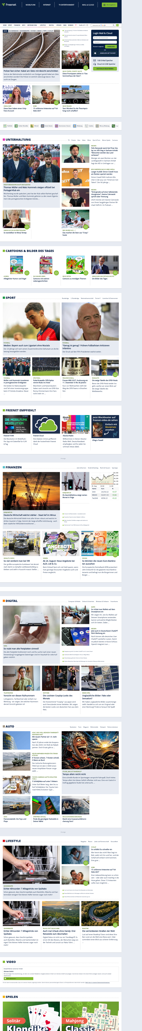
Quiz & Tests (96, 140)
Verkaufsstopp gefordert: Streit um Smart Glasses (75, 658)
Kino (79, 140)
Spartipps (115, 467)
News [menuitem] (5, 25)
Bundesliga (65, 298)
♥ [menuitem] (76, 25)
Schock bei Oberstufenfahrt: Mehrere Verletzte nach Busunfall (76, 40)
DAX (94, 492)
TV (69, 140)
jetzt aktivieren (11, 978)
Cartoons (115, 140)
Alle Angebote (110, 5)
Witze (89, 140)
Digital (12, 601)
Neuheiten (73, 727)
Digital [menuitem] (51, 25)
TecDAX (95, 498)
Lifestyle (13, 841)
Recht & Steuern (105, 467)
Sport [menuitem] (10, 25)
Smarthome (114, 601)
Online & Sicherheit (88, 601)
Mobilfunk (30, 5)
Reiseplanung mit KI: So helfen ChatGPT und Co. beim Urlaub (78, 651)
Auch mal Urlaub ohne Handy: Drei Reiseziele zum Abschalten (78, 890)
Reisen (90, 841)
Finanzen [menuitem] (17, 25)
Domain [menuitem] (70, 25)
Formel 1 (98, 298)
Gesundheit (114, 841)
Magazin (86, 727)
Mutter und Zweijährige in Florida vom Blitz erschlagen (74, 45)
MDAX (94, 495)
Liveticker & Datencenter (110, 298)
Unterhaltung (18, 140)
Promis (73, 140)
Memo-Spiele (106, 140)
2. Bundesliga (75, 298)
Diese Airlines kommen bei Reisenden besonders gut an (77, 896)
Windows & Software (102, 601)
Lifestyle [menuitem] (43, 25)
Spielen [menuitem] (58, 25)
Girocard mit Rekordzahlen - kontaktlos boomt (75, 513)
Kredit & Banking (93, 467)
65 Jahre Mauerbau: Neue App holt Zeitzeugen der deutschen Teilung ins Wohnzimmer (84, 661)
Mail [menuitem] (65, 25)
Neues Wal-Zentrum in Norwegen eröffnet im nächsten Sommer (79, 893)
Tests (79, 727)
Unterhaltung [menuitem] (32, 25)
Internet (47, 5)
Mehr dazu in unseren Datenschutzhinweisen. (97, 982)
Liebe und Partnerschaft (101, 841)
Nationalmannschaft (87, 298)
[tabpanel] (31, 54)
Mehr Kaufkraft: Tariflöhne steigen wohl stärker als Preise (76, 521)
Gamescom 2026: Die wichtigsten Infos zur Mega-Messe (77, 654)
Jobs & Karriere (81, 467)
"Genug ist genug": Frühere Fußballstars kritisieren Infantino (76, 31)
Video (84, 140)
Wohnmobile (94, 727)
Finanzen (14, 467)
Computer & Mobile (74, 601)
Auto (10, 726)
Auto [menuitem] (23, 25)
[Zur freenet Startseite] (9, 4)
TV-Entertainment (66, 5)
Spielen (12, 997)
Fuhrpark (103, 727)
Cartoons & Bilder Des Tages (30, 251)
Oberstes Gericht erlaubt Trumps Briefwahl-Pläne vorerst (75, 35)
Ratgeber (83, 841)
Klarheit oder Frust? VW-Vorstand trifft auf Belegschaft (76, 525)
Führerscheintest (112, 727)
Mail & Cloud (88, 5)
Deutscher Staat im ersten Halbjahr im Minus (74, 517)
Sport (11, 298)
